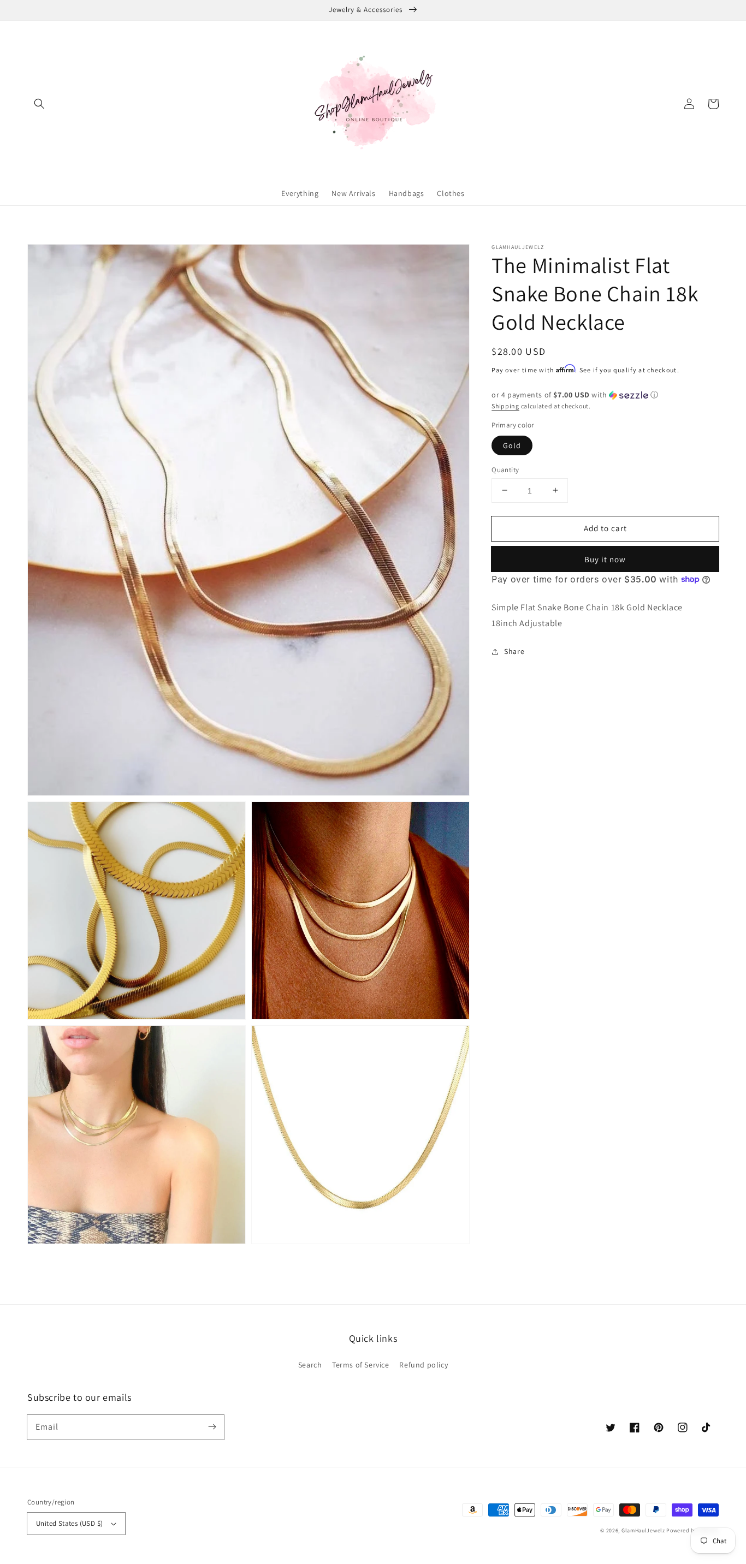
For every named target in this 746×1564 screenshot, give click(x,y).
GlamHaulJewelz (643, 1530)
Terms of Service (360, 1365)
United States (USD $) (69, 1523)
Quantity (505, 469)
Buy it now (605, 559)
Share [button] (514, 651)
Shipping (505, 406)
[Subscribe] (212, 1427)
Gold (512, 445)
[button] (39, 104)
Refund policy (423, 1365)
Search (310, 1365)
